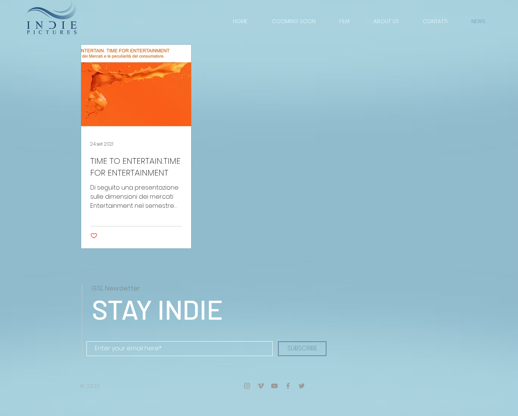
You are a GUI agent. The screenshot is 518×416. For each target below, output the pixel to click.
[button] (386, 21)
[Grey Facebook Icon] (288, 386)
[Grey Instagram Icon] (247, 386)
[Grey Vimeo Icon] (261, 386)
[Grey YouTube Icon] (274, 386)
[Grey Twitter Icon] (302, 386)
